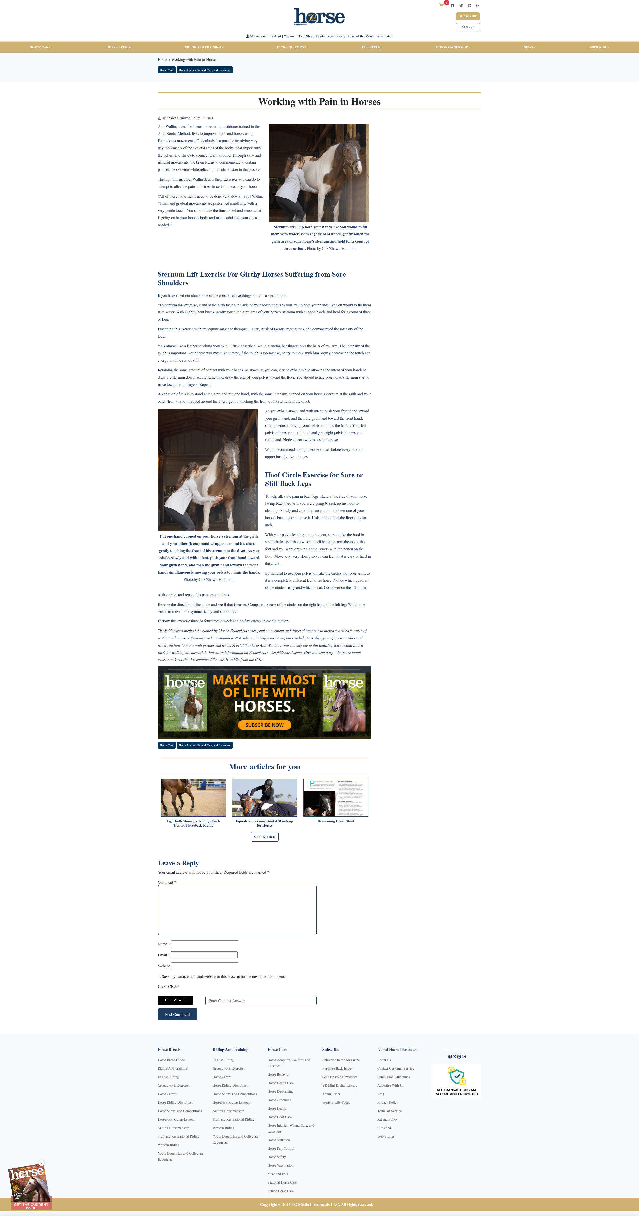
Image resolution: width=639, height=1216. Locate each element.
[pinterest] (469, 5)
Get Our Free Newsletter (339, 1076)
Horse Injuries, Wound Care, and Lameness (204, 70)
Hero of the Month (361, 36)
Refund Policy (387, 1119)
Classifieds (384, 1127)
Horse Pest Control (281, 1148)
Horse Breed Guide (171, 1059)
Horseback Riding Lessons (176, 1119)
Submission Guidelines (393, 1076)
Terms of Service (389, 1110)
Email (164, 954)
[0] (441, 5)
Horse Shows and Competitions (180, 1110)
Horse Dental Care (281, 1082)
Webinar (290, 36)
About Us (384, 1059)
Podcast (275, 36)
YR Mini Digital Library (339, 1085)
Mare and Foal (278, 1173)
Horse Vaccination (280, 1165)
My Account (258, 36)
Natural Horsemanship (173, 1127)
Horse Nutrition (279, 1139)
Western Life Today (336, 1102)
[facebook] (452, 5)
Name (164, 943)
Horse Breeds (118, 47)
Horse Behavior (279, 1074)
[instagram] (477, 5)
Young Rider (331, 1093)
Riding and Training (203, 47)
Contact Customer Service (395, 1068)
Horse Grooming (279, 1099)
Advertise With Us (390, 1085)
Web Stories (385, 1136)
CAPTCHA (168, 986)
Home (162, 59)
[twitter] (461, 5)
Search (469, 27)
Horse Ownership (452, 47)
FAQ (380, 1093)
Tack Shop (305, 36)
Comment (167, 882)
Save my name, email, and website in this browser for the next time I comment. (223, 976)
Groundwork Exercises (174, 1085)
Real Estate (385, 36)
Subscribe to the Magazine (341, 1059)
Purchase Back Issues (337, 1068)
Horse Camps (167, 1093)
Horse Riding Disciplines (175, 1102)
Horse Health (277, 1108)
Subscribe (468, 16)
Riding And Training (172, 1068)
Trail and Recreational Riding (178, 1136)
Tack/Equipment (291, 47)
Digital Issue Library (330, 36)
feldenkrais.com (289, 652)
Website (164, 965)
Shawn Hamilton (178, 117)
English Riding (168, 1076)
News (528, 47)
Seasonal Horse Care (282, 1182)
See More (264, 837)
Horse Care (40, 47)
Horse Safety (277, 1156)
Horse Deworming (281, 1091)
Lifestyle (371, 47)
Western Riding (168, 1144)
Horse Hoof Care (280, 1116)
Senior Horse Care (281, 1190)
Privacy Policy (387, 1102)
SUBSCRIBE (598, 47)
